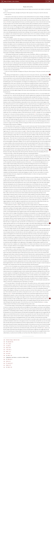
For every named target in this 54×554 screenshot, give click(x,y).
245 (49, 149)
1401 (43, 302)
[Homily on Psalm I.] (46, 1)
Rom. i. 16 (8, 351)
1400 (43, 298)
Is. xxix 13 (8, 345)
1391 (48, 66)
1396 (29, 160)
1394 (34, 114)
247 (49, 298)
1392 (44, 105)
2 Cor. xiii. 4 (8, 349)
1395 (26, 131)
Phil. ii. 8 (8, 347)
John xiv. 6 (10, 359)
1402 (43, 327)
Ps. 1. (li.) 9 (8, 343)
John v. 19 (10, 355)
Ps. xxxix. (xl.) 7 (9, 363)
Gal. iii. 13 (8, 361)
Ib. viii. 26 (8, 353)
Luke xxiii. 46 (10, 341)
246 (49, 223)
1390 (41, 59)
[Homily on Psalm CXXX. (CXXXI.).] (52, 1)
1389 (36, 30)
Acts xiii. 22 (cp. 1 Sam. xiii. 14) (12, 339)
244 (49, 74)
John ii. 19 (10, 367)
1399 (11, 293)
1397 (17, 204)
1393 (35, 112)
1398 (4, 359)
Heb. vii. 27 (8, 365)
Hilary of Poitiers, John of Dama (11, 1)
